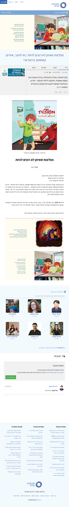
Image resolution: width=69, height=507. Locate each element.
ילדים (60, 92)
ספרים (65, 72)
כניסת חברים (11, 377)
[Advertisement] (34, 408)
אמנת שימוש (35, 496)
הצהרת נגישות (44, 496)
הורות (56, 92)
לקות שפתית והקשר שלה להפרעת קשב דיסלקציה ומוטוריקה (58, 458)
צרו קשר (10, 2)
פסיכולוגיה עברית (60, 12)
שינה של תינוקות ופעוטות (58, 464)
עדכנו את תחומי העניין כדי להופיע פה (51, 348)
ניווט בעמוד (5, 12)
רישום (16, 2)
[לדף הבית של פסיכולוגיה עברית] (59, 5)
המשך (58, 87)
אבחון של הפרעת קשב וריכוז (57, 447)
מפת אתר (16, 496)
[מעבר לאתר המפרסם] (13, 72)
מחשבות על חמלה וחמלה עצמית (34, 460)
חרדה (65, 92)
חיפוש (3, 2)
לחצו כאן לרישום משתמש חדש (54, 372)
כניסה (22, 2)
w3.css (39, 500)
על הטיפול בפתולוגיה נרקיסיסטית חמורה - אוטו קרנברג (15, 455)
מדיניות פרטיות (25, 496)
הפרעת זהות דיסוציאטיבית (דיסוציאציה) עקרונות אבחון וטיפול (35, 455)
